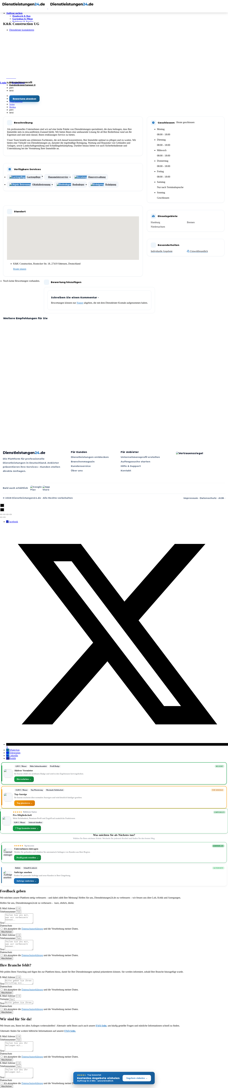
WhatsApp (14, 750)
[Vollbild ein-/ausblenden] (7, 514)
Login (3, 82)
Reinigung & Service (22, 21)
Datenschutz (208, 498)
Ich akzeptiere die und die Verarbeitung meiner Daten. (41, 928)
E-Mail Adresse (8, 908)
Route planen (19, 269)
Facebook (13, 521)
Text (2, 922)
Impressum (190, 498)
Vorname (4, 999)
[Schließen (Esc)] (1, 514)
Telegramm (14, 752)
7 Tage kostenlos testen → (26, 828)
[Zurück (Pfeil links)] (1, 517)
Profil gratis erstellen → (27, 857)
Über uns (77, 470)
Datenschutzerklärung (32, 928)
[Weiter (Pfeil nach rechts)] (4, 517)
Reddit (12, 758)
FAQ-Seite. (70, 1031)
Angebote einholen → (137, 1078)
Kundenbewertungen (22, 85)
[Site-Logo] (24, 8)
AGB (221, 498)
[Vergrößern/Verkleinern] (10, 514)
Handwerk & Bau (21, 16)
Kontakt (126, 470)
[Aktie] (4, 514)
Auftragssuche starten (135, 461)
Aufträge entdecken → (26, 881)
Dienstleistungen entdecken (90, 457)
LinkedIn (13, 755)
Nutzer (80, 302)
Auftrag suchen (14, 13)
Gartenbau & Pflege (22, 19)
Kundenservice (81, 466)
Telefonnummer (8, 911)
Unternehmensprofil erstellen (140, 457)
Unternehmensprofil (20, 82)
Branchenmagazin (83, 461)
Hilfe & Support (131, 466)
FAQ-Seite (101, 1025)
